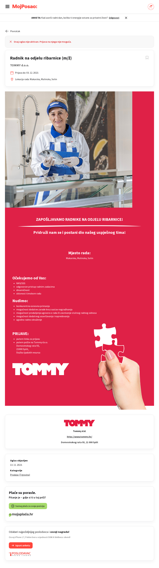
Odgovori (114, 17)
